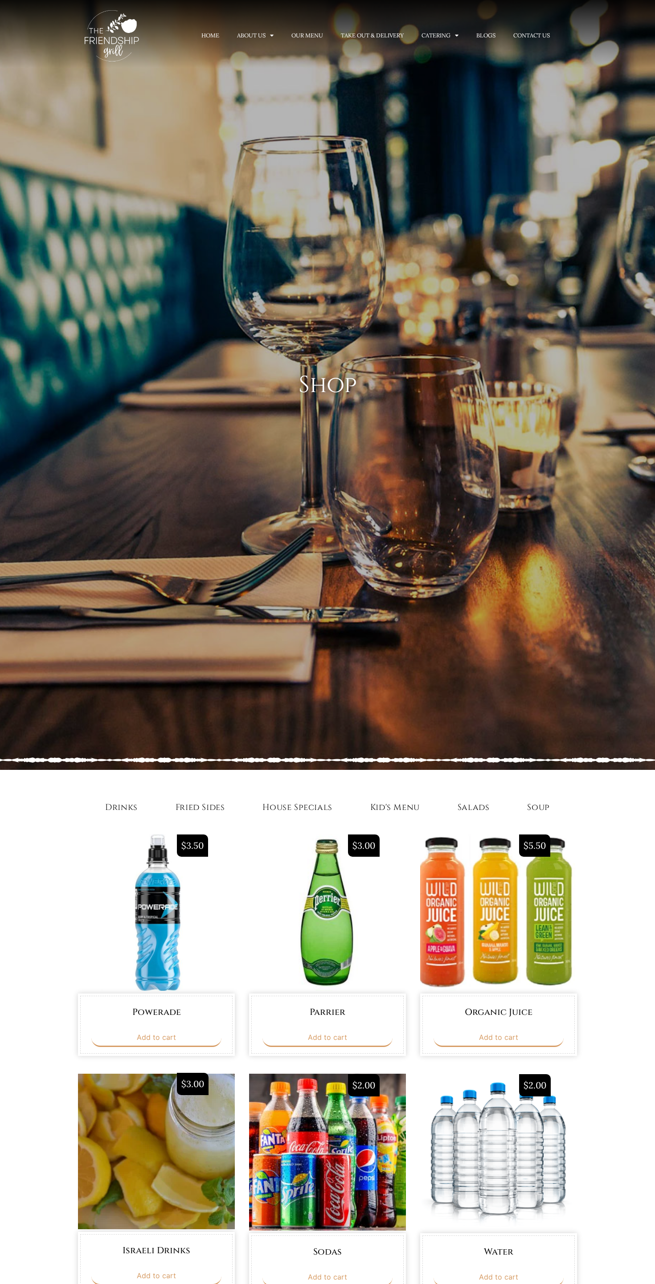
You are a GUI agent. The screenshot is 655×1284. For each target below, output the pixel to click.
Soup (538, 807)
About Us (251, 35)
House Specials (297, 807)
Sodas (327, 1252)
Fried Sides (200, 807)
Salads (474, 807)
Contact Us (531, 35)
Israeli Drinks (156, 1250)
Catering (436, 35)
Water (498, 1252)
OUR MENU (307, 35)
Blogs (485, 35)
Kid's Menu (395, 807)
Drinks (121, 807)
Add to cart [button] (156, 1037)
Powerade (156, 1012)
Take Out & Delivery (372, 35)
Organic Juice (498, 1012)
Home (210, 35)
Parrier (327, 1012)
